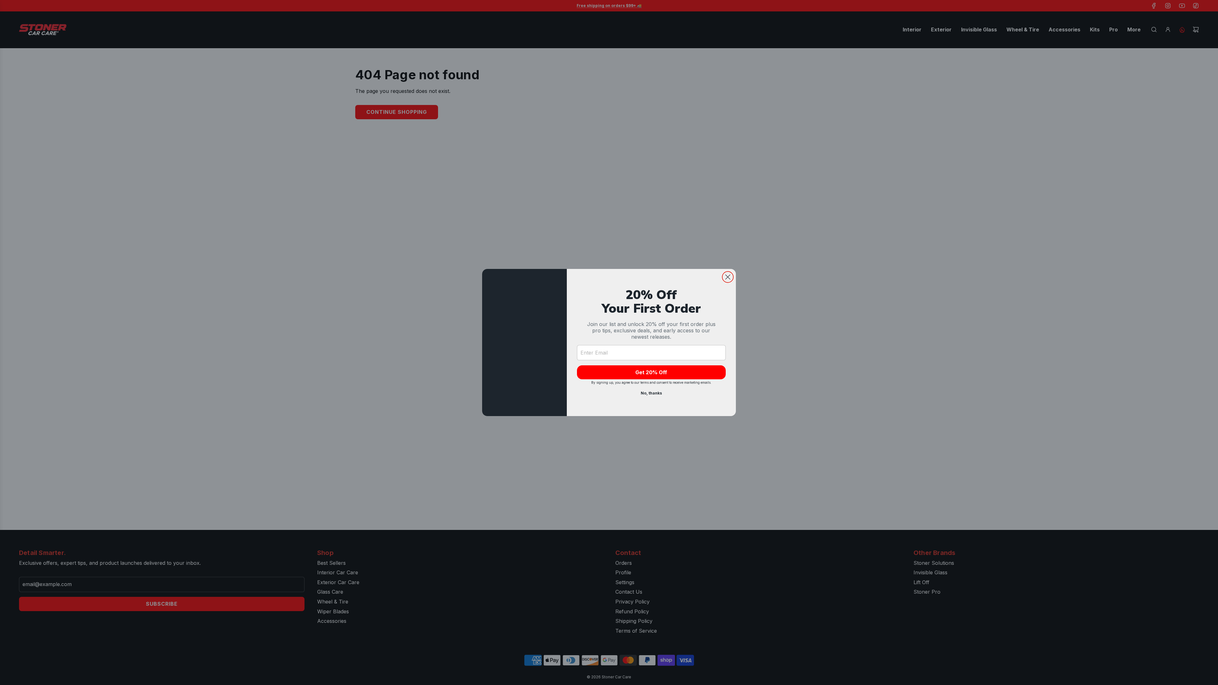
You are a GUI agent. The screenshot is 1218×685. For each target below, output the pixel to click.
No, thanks (651, 393)
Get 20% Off (651, 372)
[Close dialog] (727, 277)
